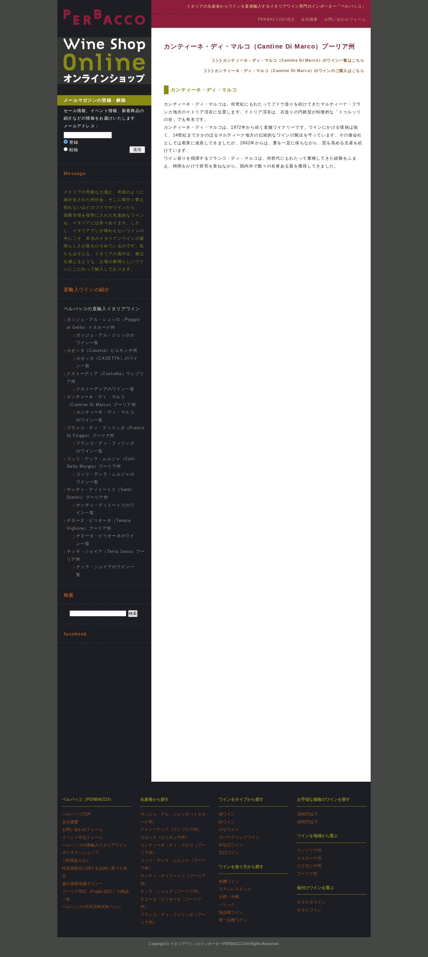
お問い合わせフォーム (345, 19)
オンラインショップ (80, 852)
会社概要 (309, 19)
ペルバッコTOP (76, 814)
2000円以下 (307, 814)
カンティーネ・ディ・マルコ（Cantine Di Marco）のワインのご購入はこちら (288, 71)
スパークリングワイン (239, 837)
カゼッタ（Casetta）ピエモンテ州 (102, 350)
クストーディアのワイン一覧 (105, 389)
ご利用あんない (76, 860)
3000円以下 (307, 822)
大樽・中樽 (229, 896)
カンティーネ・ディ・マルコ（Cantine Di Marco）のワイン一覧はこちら (293, 60)
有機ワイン (229, 881)
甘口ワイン (229, 852)
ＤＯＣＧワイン (311, 902)
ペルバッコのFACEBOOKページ (91, 906)
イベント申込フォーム (82, 837)
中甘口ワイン (231, 845)
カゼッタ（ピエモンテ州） (164, 837)
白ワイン (227, 822)
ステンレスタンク (235, 889)
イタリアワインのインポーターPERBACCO (207, 944)
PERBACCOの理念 (276, 19)
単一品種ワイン (233, 920)
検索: (62, 613)
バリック (227, 904)
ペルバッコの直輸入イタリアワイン (102, 308)
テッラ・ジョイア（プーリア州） (170, 891)
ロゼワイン (229, 829)
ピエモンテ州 (309, 865)
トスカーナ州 (309, 858)
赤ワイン (227, 814)
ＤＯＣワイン (309, 910)
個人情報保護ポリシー (82, 883)
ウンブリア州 (309, 850)
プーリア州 (307, 873)
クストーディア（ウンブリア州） (170, 829)
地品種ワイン (231, 912)
